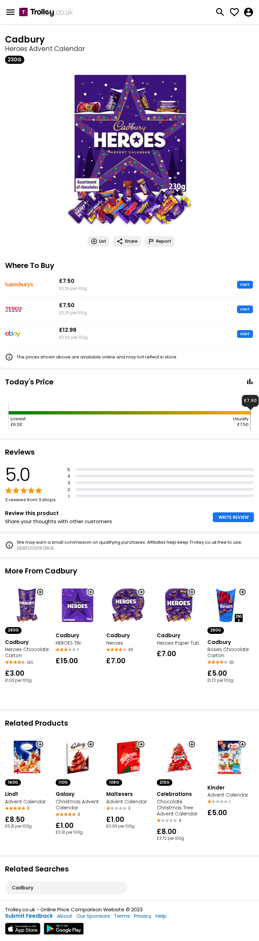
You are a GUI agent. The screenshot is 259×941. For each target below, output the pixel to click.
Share (131, 241)
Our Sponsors (93, 915)
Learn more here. (36, 547)
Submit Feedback (29, 915)
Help (161, 915)
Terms (122, 915)
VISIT (245, 284)
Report (163, 241)
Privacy (142, 915)
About (65, 915)
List (102, 241)
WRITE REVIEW (234, 517)
